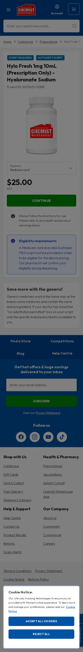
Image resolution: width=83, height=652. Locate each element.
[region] (41, 617)
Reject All (41, 634)
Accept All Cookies (41, 621)
